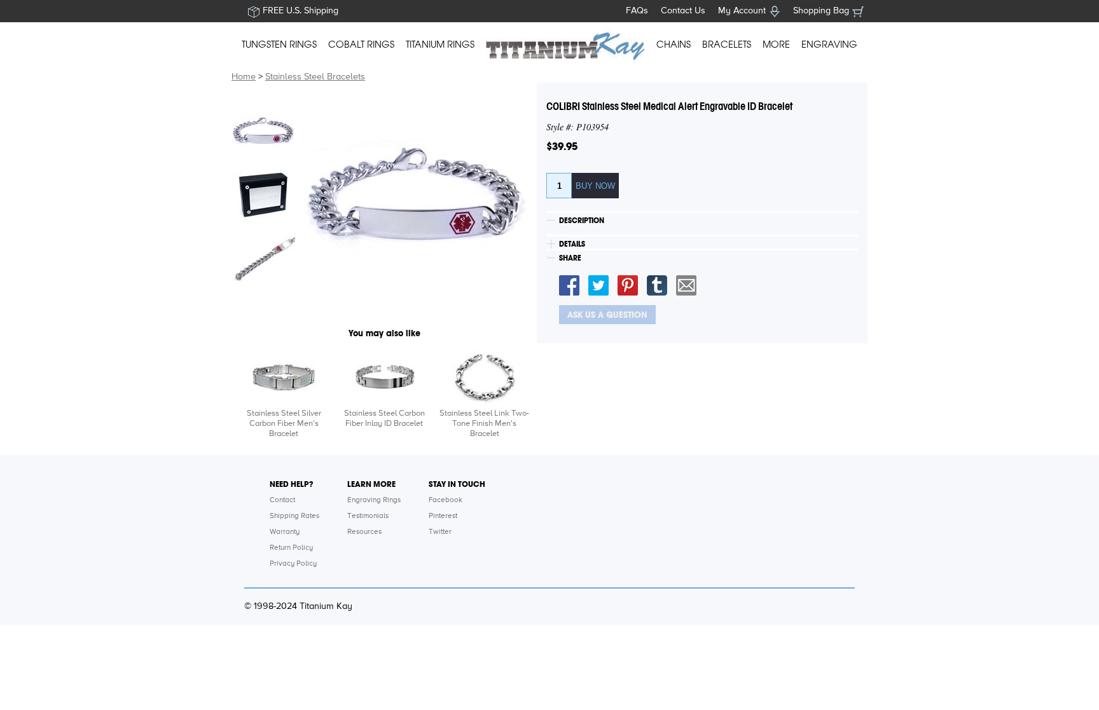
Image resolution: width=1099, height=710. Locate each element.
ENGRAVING (829, 44)
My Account (742, 10)
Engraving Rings (374, 500)
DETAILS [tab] (572, 244)
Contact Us (683, 10)
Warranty (285, 532)
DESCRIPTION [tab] (581, 220)
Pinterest (443, 516)
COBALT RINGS (361, 44)
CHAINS (673, 44)
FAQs (637, 10)
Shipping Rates (294, 516)
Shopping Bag (821, 10)
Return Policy (291, 548)
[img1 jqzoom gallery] (263, 130)
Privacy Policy (293, 564)
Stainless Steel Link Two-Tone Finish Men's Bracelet (484, 423)
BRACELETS (726, 44)
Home (244, 76)
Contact (282, 500)
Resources (364, 532)
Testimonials (368, 516)
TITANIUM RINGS (440, 44)
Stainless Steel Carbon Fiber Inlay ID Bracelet (384, 418)
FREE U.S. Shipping (300, 10)
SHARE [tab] (570, 258)
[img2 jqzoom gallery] (263, 194)
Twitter (440, 532)
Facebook (445, 500)
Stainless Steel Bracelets (315, 76)
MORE (776, 44)
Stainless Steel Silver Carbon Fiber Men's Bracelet (284, 423)
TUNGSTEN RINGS (279, 44)
